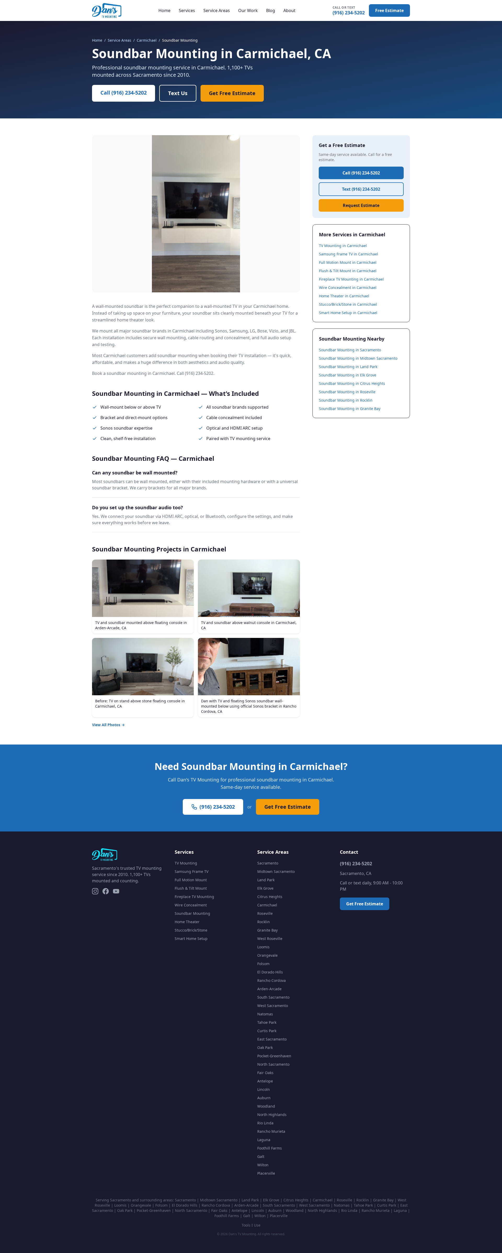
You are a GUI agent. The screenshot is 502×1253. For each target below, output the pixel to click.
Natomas (265, 1013)
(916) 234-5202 (349, 11)
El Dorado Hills (270, 972)
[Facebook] (105, 891)
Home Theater (187, 921)
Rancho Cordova (271, 980)
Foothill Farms (269, 1148)
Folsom (263, 963)
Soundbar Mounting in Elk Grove (347, 375)
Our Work (248, 10)
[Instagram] (95, 891)
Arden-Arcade (269, 988)
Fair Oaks (265, 1072)
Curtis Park (266, 1030)
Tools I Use (251, 1225)
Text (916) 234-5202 (361, 189)
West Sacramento (272, 1005)
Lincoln (263, 1089)
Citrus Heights (269, 896)
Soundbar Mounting (192, 913)
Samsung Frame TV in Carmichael (348, 253)
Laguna (263, 1139)
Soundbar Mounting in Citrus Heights (352, 383)
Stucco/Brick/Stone (191, 930)
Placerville (266, 1173)
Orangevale (267, 955)
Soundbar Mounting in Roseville (347, 391)
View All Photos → (108, 724)
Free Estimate (389, 10)
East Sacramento (272, 1039)
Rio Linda (265, 1122)
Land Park (266, 879)
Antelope (265, 1081)
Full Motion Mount (191, 879)
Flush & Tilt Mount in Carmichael (347, 270)
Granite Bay (267, 930)
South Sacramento (273, 997)
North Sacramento (273, 1064)
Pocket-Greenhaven (274, 1055)
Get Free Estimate (232, 93)
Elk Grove (265, 888)
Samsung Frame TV (191, 871)
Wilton (263, 1164)
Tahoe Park (266, 1022)
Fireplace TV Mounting (194, 896)
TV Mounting (186, 863)
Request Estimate (361, 205)
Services (187, 10)
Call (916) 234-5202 (123, 92)
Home (164, 10)
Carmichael (147, 40)
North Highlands (272, 1114)
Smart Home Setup (191, 938)
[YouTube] (116, 891)
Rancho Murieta (271, 1131)
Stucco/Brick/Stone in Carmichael (348, 304)
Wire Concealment (191, 904)
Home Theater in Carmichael (344, 295)
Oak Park (265, 1047)
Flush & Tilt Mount (191, 888)
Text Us (177, 93)
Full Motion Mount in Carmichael (347, 262)
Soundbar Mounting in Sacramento (350, 349)
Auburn (264, 1097)
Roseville (265, 913)
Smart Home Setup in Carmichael (348, 312)
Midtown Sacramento (276, 871)
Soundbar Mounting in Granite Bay (349, 408)
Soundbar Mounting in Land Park (348, 366)
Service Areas (216, 10)
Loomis (263, 946)
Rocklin (263, 921)
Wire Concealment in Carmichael (347, 287)
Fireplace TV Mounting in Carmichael (351, 279)
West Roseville (269, 938)
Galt (260, 1156)
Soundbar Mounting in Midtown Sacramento (358, 358)
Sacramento (267, 863)
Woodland (266, 1106)
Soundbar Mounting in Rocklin (346, 400)
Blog (270, 10)
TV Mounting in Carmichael (343, 245)
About (289, 10)
